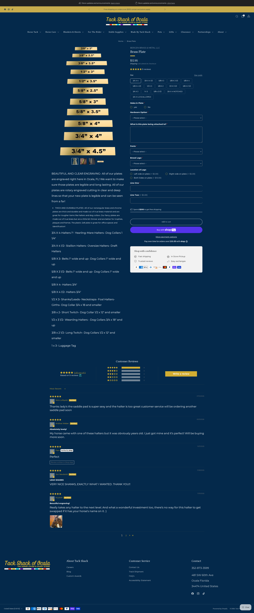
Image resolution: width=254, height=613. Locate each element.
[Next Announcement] (165, 9)
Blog (69, 571)
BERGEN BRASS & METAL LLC (145, 48)
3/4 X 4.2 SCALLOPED (142, 97)
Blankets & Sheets (72, 32)
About (221, 32)
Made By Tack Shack (140, 32)
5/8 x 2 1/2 (157, 91)
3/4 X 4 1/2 (148, 81)
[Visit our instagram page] (9, 9)
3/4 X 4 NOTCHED (175, 91)
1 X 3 (146, 91)
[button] (136, 69)
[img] (55, 396)
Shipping (133, 64)
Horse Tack (32, 32)
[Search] (236, 16)
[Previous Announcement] (89, 9)
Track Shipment (136, 571)
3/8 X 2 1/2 (187, 86)
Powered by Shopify (220, 609)
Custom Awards (74, 576)
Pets (160, 32)
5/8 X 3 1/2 (174, 81)
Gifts (171, 32)
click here (171, 3)
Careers (70, 567)
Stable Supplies (116, 32)
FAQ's (131, 576)
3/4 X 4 (136, 81)
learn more (115, 3)
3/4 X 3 (135, 91)
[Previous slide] (57, 101)
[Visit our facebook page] (5, 9)
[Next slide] (118, 101)
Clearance (186, 32)
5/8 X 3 (161, 81)
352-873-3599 (200, 568)
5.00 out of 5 (80, 372)
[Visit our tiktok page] (12, 9)
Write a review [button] (181, 374)
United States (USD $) (12, 609)
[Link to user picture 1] (56, 521)
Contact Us (134, 567)
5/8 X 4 (187, 81)
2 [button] (126, 535)
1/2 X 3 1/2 (173, 86)
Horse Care (50, 32)
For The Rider (94, 32)
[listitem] (99, 3)
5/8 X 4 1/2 (137, 86)
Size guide (198, 75)
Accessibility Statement (140, 580)
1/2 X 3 (149, 86)
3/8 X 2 (160, 86)
